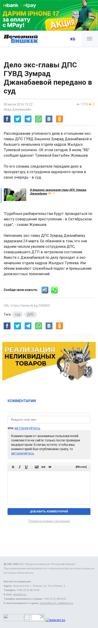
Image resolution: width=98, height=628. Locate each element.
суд (17, 314)
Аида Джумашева (17, 109)
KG (72, 39)
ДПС (30, 314)
